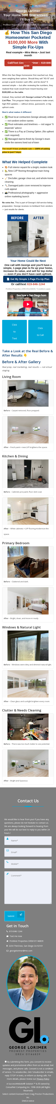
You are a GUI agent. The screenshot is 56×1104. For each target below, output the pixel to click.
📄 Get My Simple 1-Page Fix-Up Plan (28, 279)
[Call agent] (3, 5)
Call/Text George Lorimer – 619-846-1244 (30, 64)
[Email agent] (17, 5)
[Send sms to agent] (10, 5)
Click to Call (40, 332)
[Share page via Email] (23, 5)
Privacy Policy (43, 1079)
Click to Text (14, 331)
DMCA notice (28, 1100)
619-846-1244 (36, 284)
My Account (40, 5)
